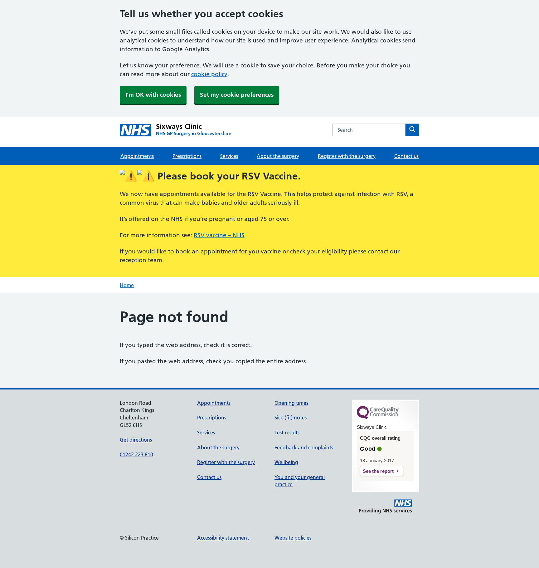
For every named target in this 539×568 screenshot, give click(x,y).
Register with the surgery (347, 156)
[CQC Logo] (378, 417)
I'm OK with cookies (153, 94)
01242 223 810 (136, 454)
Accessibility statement (223, 538)
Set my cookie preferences (237, 94)
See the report (378, 471)
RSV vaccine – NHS (219, 235)
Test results (286, 432)
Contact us (406, 156)
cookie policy (209, 74)
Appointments (137, 156)
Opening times (291, 403)
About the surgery (278, 156)
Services (229, 156)
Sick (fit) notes (290, 417)
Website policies (292, 538)
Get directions (136, 440)
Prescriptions (187, 156)
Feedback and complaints (303, 447)
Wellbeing (286, 462)
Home (127, 285)
